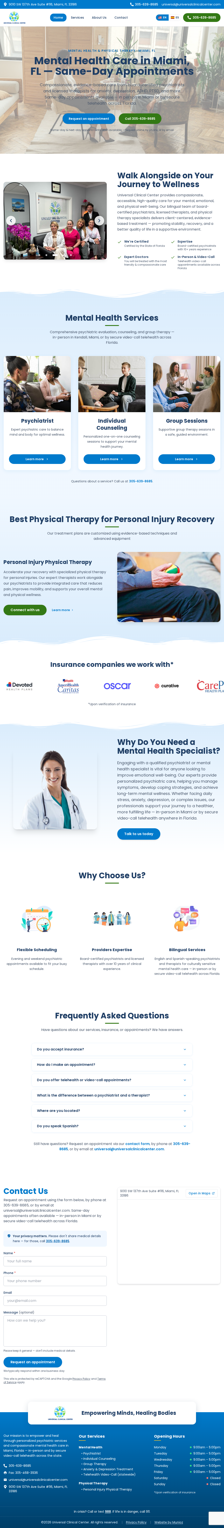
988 (108, 1511)
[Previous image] (11, 220)
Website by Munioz (168, 1522)
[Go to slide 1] (39, 255)
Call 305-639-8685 (140, 118)
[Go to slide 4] (63, 255)
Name (9, 1253)
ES (177, 17)
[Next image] (99, 220)
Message (19, 1312)
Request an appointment (89, 118)
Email (8, 1292)
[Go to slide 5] (70, 255)
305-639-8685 (204, 17)
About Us (99, 17)
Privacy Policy (81, 1379)
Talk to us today (138, 833)
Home (58, 17)
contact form (137, 1143)
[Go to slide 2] (46, 255)
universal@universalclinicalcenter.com (191, 4)
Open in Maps (199, 1193)
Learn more (41, 460)
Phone (10, 1273)
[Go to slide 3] (55, 255)
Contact (121, 17)
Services (77, 17)
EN (164, 17)
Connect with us (25, 609)
